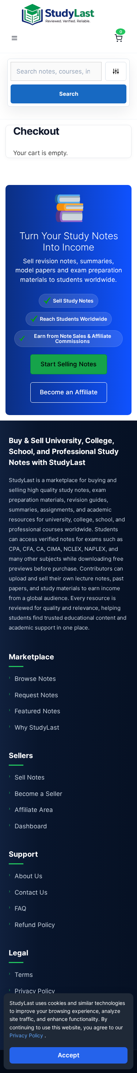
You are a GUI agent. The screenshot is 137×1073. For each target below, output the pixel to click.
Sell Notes (30, 777)
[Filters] (115, 71)
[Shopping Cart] (118, 38)
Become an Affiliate (69, 392)
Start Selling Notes (68, 364)
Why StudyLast (37, 727)
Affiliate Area (34, 809)
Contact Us (31, 892)
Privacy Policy (35, 991)
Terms (24, 974)
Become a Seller (38, 793)
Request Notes (36, 695)
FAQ (20, 908)
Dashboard (31, 826)
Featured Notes (37, 711)
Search (68, 93)
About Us (28, 876)
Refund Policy (35, 924)
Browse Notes (35, 678)
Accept (68, 1055)
